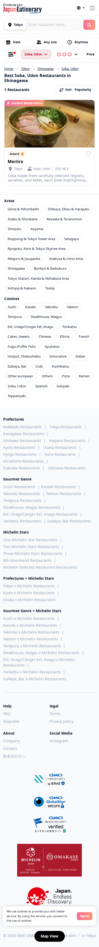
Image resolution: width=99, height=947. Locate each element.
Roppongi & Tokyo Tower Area (31, 238)
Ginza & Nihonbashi (23, 209)
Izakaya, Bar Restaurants (69, 521)
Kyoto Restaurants (19, 447)
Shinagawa (45, 69)
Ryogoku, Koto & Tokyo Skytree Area (36, 248)
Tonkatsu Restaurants (22, 521)
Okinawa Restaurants (67, 467)
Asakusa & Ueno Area (66, 258)
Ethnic (65, 336)
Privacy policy (61, 721)
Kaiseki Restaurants (58, 486)
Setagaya (71, 238)
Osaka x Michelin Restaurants (29, 599)
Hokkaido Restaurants (22, 426)
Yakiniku (51, 306)
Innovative (58, 356)
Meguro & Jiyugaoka (24, 258)
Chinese (45, 336)
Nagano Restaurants (67, 440)
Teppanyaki (17, 395)
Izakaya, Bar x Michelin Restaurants (34, 678)
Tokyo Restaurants (66, 426)
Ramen (84, 376)
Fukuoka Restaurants (21, 467)
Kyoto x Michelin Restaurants (29, 592)
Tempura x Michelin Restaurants (32, 645)
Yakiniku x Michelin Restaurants (31, 632)
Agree (84, 916)
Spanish (41, 386)
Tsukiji (50, 288)
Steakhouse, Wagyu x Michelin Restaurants (41, 652)
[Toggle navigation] (92, 8)
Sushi (12, 306)
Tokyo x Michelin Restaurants (29, 585)
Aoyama (36, 228)
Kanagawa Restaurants (23, 433)
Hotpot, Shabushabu (24, 356)
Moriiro (15, 161)
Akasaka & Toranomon (64, 219)
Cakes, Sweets (19, 336)
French (84, 336)
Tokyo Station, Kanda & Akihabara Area (38, 278)
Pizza (66, 376)
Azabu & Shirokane (22, 219)
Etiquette (11, 721)
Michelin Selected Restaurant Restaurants (40, 567)
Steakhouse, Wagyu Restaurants (31, 507)
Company (11, 740)
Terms (55, 713)
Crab (39, 366)
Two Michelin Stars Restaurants (31, 546)
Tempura (15, 316)
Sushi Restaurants (19, 486)
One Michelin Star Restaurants (30, 539)
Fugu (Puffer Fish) (22, 346)
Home (8, 69)
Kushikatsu (60, 366)
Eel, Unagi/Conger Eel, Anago (30, 326)
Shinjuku (14, 228)
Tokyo (25, 69)
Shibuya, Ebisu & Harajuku (68, 209)
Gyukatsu (52, 346)
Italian (80, 356)
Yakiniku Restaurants (21, 493)
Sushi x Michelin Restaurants (29, 618)
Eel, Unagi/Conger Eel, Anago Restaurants (40, 514)
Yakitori (72, 306)
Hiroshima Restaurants (23, 461)
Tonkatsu (69, 326)
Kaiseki (30, 306)
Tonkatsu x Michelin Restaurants (32, 671)
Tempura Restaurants (22, 500)
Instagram (59, 740)
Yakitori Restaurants (63, 493)
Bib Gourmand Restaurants (27, 560)
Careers (10, 748)
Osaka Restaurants (60, 447)
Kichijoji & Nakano (22, 288)
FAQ (6, 713)
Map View (49, 936)
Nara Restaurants (60, 454)
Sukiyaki (62, 386)
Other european (20, 376)
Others (47, 376)
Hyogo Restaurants (20, 454)
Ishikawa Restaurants (22, 440)
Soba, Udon (70, 69)
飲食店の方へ (14, 756)
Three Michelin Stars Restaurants (32, 553)
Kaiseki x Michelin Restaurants (30, 625)
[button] (81, 8)
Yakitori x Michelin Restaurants (30, 638)
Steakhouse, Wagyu (46, 316)
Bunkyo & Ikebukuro (50, 268)
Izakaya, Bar (17, 366)
